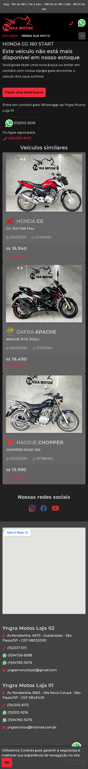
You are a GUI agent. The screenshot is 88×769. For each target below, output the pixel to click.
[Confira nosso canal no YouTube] (55, 506)
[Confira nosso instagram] (32, 506)
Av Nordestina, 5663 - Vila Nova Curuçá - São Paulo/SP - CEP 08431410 (41, 695)
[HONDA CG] (44, 183)
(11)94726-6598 (19, 655)
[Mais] (82, 36)
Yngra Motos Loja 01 (18, 23)
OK (6, 762)
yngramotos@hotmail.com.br (31, 727)
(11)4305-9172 (19, 138)
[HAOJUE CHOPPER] (44, 404)
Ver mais (16, 256)
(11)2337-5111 (16, 648)
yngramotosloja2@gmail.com (32, 670)
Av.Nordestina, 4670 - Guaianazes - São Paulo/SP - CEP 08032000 (37, 638)
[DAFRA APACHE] (44, 293)
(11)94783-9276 (19, 663)
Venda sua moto (35, 36)
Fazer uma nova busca (24, 92)
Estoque (9, 36)
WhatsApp (82, 23)
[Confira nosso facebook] (44, 506)
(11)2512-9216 (24, 123)
